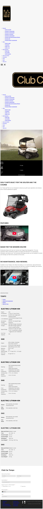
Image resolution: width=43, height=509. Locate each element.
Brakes (4, 302)
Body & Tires (5, 304)
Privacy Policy (16, 502)
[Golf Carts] (6, 25)
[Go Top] (23, 507)
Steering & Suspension (8, 301)
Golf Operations (6, 504)
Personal (5, 501)
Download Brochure (5, 191)
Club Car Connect (7, 505)
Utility (4, 502)
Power (4, 299)
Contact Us (15, 501)
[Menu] (3, 65)
